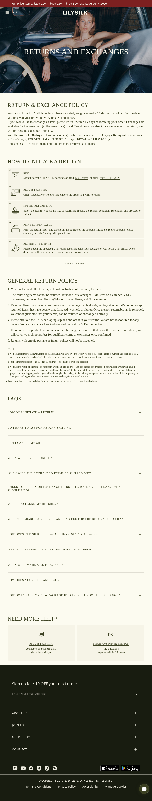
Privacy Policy (67, 786)
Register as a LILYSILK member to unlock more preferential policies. (51, 143)
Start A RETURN (110, 178)
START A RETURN (76, 263)
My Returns (81, 178)
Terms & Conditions (38, 786)
